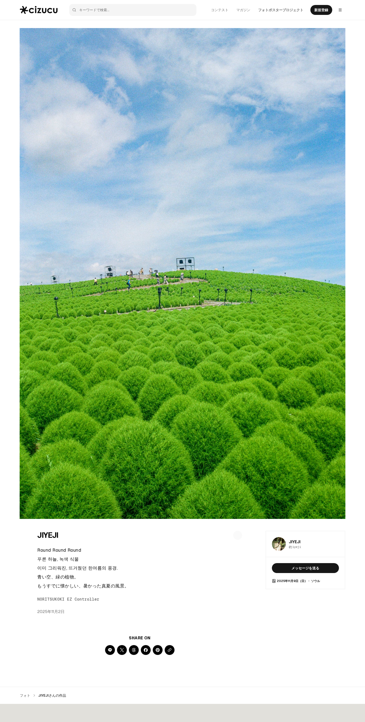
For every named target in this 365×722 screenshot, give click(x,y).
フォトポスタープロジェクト (280, 10)
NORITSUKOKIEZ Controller (68, 599)
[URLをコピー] (170, 650)
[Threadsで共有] (134, 650)
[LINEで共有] (110, 650)
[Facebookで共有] (146, 650)
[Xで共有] (122, 650)
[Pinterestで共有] (158, 650)
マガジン (243, 10)
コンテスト (219, 10)
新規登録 (321, 10)
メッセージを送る (305, 568)
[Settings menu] (340, 10)
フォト (25, 695)
